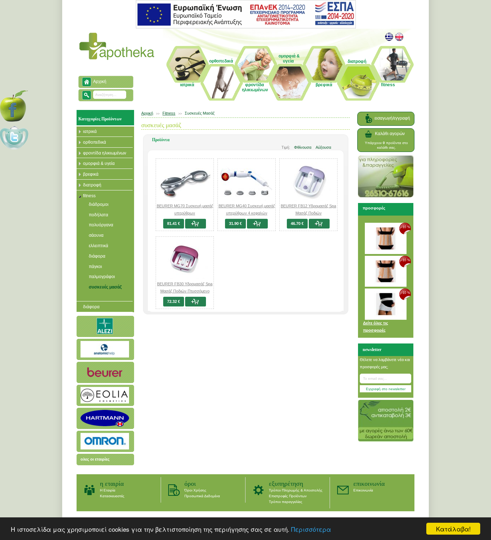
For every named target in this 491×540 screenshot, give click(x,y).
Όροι (190, 483)
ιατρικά (90, 131)
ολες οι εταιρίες (95, 459)
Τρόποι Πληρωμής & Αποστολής (295, 490)
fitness (89, 195)
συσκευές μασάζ (105, 287)
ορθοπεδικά (94, 142)
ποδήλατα (98, 214)
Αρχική (99, 81)
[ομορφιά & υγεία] (290, 74)
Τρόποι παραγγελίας (285, 502)
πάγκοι (95, 266)
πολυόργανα (101, 224)
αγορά (197, 224)
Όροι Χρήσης (195, 490)
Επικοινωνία (369, 483)
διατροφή (92, 185)
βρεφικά (90, 174)
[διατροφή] (358, 77)
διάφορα (97, 256)
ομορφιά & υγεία (99, 163)
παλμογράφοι (102, 276)
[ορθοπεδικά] (222, 82)
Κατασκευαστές (112, 496)
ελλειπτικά (98, 245)
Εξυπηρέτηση (286, 483)
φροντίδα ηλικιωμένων (104, 153)
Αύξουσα (323, 147)
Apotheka (117, 46)
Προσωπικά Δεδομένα (202, 496)
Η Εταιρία (112, 483)
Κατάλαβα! (453, 528)
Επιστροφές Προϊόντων (288, 496)
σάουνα (96, 235)
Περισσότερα (311, 529)
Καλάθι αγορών (390, 133)
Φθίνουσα (302, 147)
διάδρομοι (99, 204)
